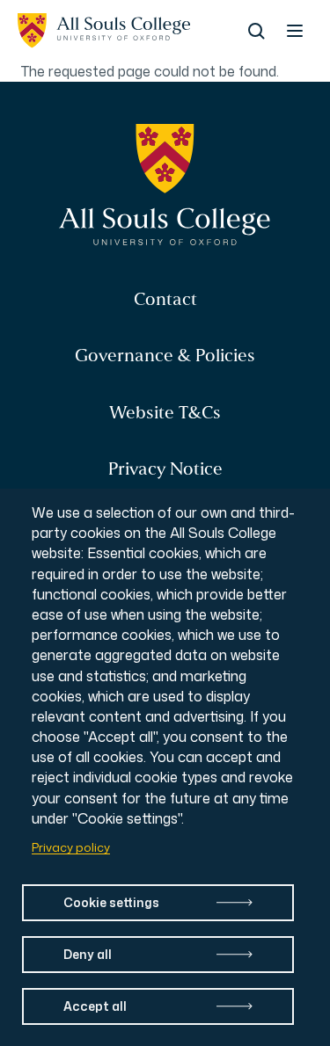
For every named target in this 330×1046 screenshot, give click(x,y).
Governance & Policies (165, 355)
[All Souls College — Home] (165, 185)
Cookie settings (111, 902)
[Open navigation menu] (294, 30)
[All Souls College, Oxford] (104, 30)
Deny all (87, 954)
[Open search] (256, 30)
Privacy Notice (165, 469)
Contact (165, 299)
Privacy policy (71, 847)
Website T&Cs (165, 413)
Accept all (95, 1006)
